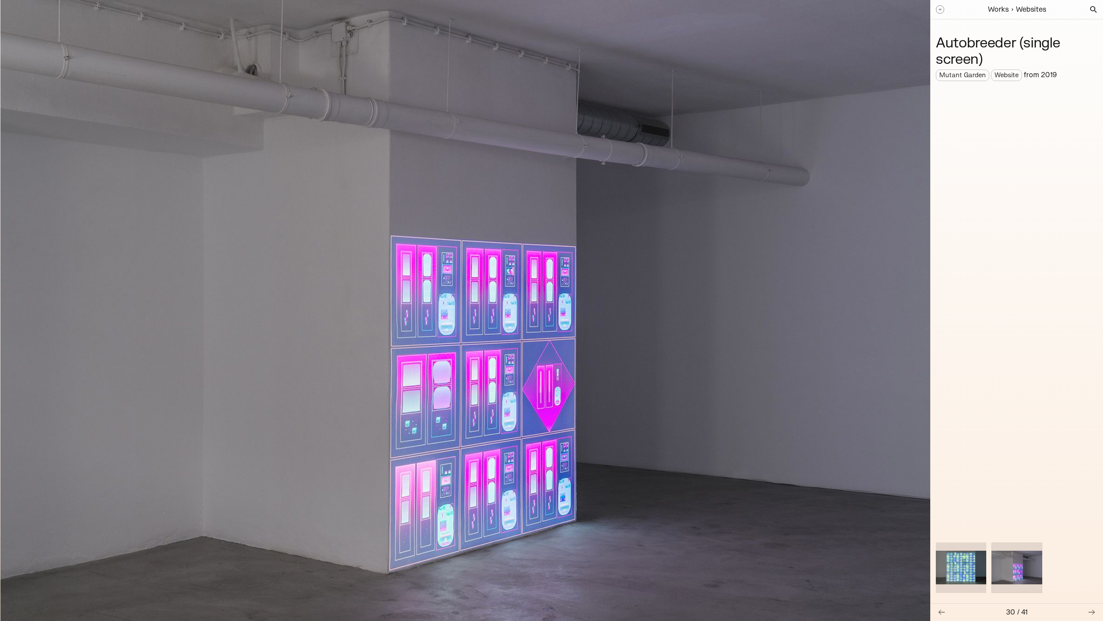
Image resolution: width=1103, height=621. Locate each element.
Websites (1031, 9)
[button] (1093, 9)
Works (998, 9)
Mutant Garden (962, 75)
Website (1006, 75)
